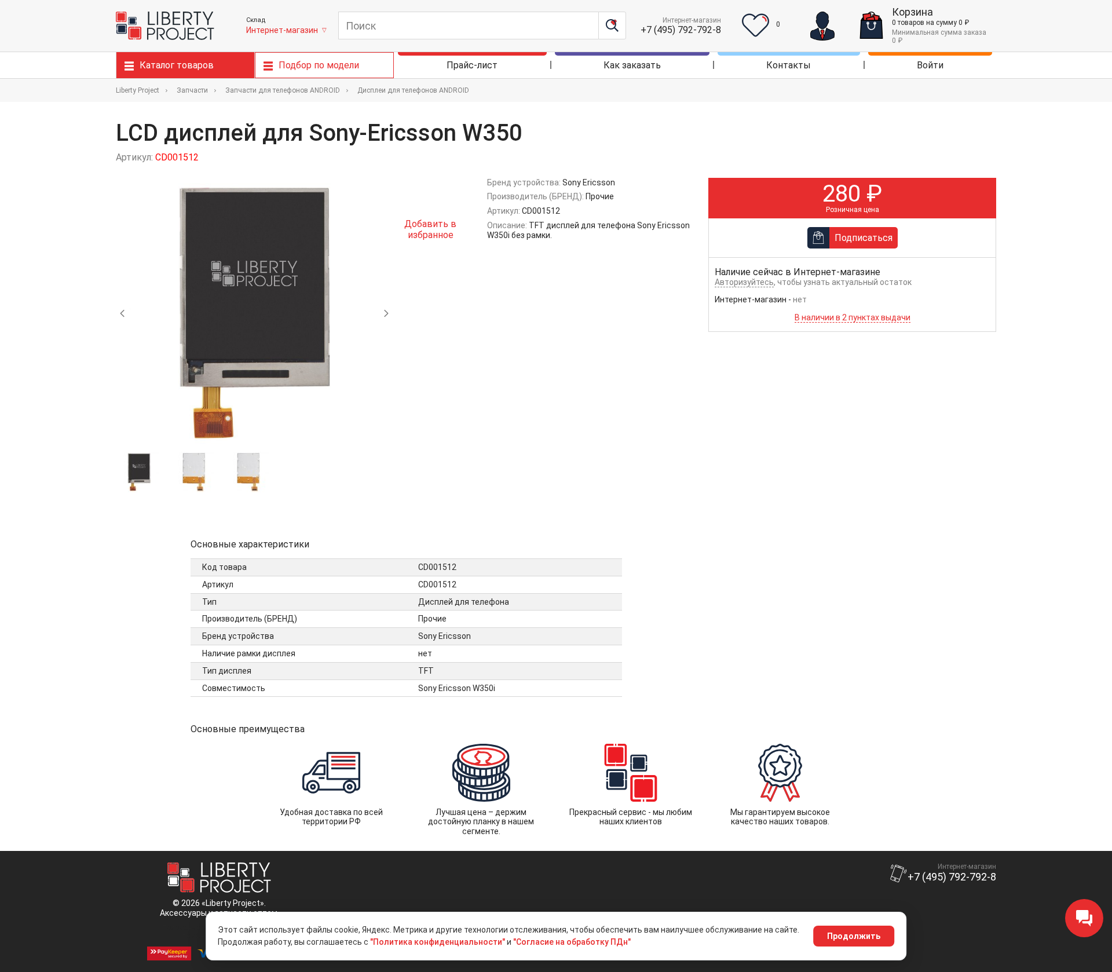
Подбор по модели (319, 65)
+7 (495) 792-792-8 (681, 29)
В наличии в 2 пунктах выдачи (852, 317)
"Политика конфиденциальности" (437, 942)
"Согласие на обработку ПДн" (572, 942)
